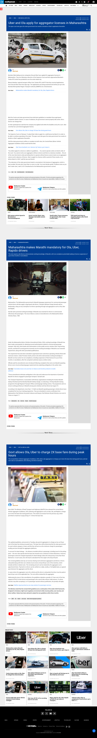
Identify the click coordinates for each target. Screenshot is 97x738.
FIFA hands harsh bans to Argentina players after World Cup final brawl (79, 217)
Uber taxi (22, 400)
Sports (44, 5)
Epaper (20, 1)
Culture (76, 720)
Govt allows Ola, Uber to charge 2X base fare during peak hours (33, 130)
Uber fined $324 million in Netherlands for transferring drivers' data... (80, 674)
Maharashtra (14, 400)
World (20, 5)
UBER (13, 598)
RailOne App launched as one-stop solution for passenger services (29, 585)
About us (40, 726)
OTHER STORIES (11, 197)
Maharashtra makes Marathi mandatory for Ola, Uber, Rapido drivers (35, 90)
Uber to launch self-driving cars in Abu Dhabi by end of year (59, 674)
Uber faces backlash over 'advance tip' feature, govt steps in (32, 147)
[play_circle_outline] (17, 204)
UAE (50, 669)
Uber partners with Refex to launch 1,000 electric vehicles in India (81, 649)
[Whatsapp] (63, 70)
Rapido (26, 400)
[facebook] (58, 70)
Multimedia (73, 5)
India (16, 5)
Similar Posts (9, 630)
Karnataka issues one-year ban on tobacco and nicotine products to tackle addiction (32, 370)
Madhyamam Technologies (46, 732)
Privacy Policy (52, 726)
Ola (15, 172)
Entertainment (51, 5)
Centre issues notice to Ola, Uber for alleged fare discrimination (15, 674)
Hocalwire (59, 732)
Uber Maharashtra (20, 172)
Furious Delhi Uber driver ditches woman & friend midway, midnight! (15, 699)
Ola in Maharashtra (29, 172)
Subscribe (36, 1)
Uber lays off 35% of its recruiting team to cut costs (37, 698)
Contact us (45, 726)
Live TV (24, 1)
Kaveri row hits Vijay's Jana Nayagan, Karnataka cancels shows (37, 217)
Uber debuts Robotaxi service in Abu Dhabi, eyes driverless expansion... (37, 674)
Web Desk (15, 71)
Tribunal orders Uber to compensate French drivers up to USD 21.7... (81, 699)
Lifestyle (66, 5)
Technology (60, 5)
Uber (12, 172)
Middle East (32, 5)
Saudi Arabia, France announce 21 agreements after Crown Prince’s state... (59, 217)
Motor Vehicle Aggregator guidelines (34, 598)
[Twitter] (61, 70)
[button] (2, 2)
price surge (24, 598)
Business (38, 5)
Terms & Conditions (60, 726)
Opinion (25, 5)
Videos (9, 212)
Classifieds (30, 1)
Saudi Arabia (52, 212)
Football (73, 212)
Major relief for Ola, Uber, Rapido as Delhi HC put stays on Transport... (59, 699)
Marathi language (32, 400)
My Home (11, 5)
